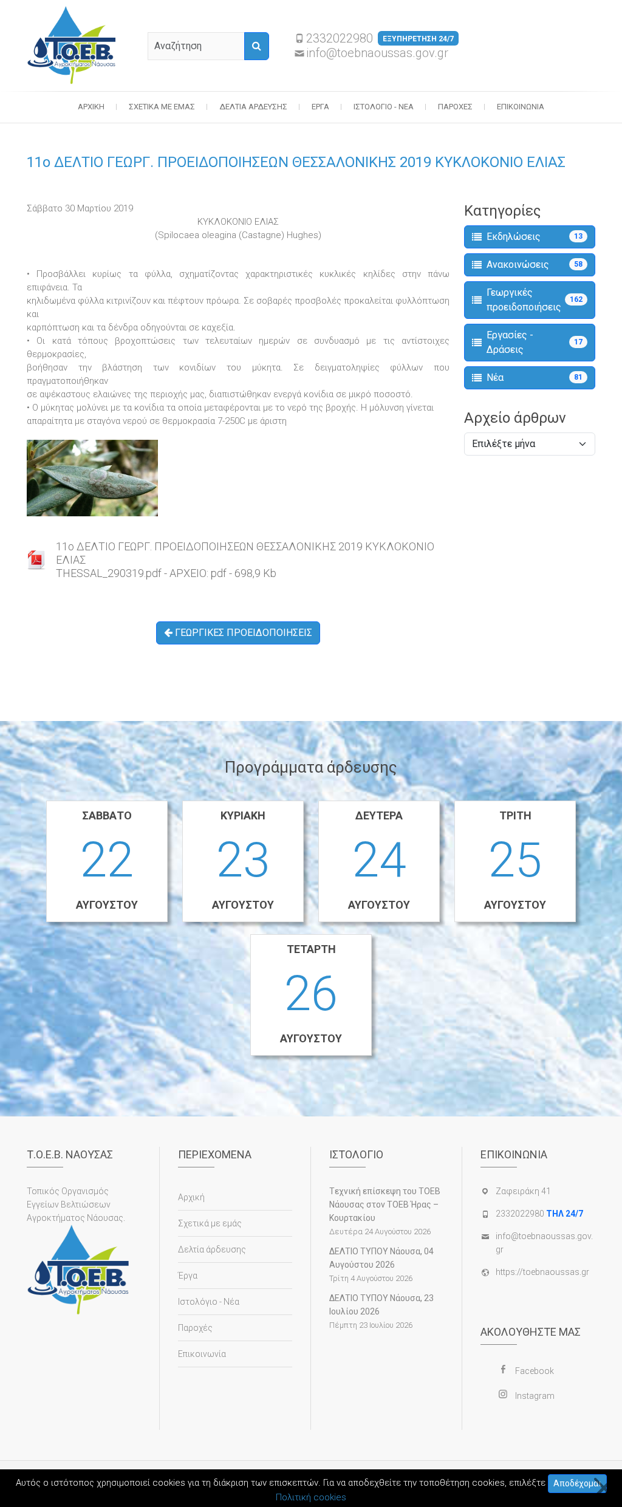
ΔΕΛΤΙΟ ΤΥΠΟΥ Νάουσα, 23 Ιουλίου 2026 (381, 1304)
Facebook (534, 1371)
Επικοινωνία (520, 106)
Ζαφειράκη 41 (523, 1191)
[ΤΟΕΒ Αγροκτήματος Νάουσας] (72, 45)
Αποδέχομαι (577, 1483)
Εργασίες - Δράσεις (535, 342)
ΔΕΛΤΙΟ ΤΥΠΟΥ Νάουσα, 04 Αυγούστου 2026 (381, 1258)
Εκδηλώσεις (535, 236)
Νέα (535, 377)
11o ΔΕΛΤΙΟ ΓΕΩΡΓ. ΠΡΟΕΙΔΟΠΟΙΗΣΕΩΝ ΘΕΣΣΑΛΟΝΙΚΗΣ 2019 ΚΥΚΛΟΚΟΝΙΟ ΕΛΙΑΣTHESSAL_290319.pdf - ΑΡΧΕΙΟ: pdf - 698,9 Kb (245, 559)
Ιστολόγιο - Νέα (384, 106)
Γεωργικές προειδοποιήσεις (535, 300)
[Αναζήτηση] (256, 46)
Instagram (535, 1396)
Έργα (320, 106)
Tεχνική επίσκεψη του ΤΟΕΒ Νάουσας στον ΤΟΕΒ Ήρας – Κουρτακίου (384, 1204)
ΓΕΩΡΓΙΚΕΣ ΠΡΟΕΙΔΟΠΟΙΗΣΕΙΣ (242, 632)
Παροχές (455, 106)
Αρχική (91, 106)
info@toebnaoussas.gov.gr (377, 53)
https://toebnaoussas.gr (542, 1272)
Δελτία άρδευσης (253, 106)
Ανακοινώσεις (535, 264)
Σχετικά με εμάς (162, 106)
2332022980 (380, 38)
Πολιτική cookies (311, 1497)
